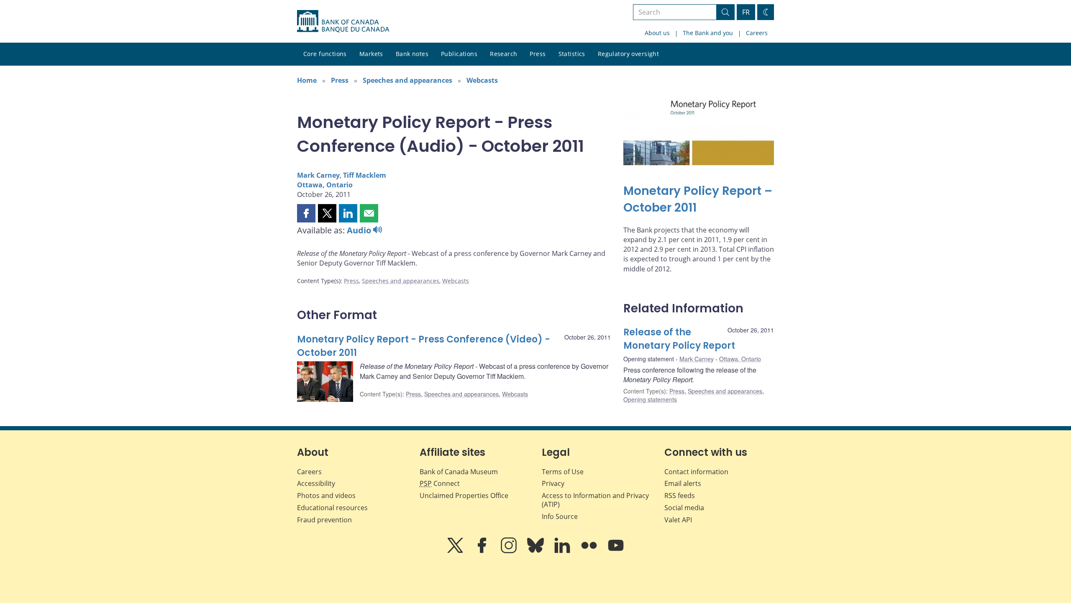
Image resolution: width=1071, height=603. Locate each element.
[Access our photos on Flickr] (589, 551)
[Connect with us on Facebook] (482, 551)
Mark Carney (318, 175)
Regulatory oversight (628, 54)
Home (307, 80)
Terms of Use (563, 471)
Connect (440, 483)
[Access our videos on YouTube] (615, 551)
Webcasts (482, 80)
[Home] (343, 21)
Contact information (696, 471)
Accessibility (316, 483)
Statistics (572, 54)
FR (746, 12)
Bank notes (412, 54)
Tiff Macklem (364, 175)
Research (503, 54)
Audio (360, 230)
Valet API (678, 519)
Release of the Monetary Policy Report (679, 339)
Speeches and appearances (407, 80)
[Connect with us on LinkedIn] (563, 551)
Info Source (560, 516)
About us (657, 33)
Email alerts (682, 483)
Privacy (553, 483)
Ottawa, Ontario (325, 184)
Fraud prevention (324, 519)
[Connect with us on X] (456, 551)
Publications (459, 54)
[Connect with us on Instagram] (509, 551)
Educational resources (332, 507)
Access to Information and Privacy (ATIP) (595, 500)
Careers (757, 33)
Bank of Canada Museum (459, 471)
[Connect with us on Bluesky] (536, 551)
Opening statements (650, 399)
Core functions (325, 54)
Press (538, 54)
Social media (684, 507)
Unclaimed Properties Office (464, 495)
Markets (371, 54)
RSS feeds (679, 495)
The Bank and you (708, 33)
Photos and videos (326, 495)
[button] (306, 213)
